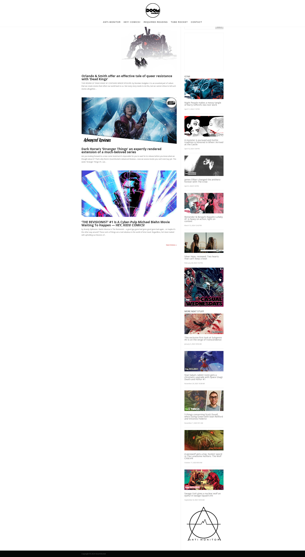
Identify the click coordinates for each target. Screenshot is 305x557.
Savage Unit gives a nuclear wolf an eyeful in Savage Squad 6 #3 (202, 494)
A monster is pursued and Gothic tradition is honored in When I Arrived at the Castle (203, 142)
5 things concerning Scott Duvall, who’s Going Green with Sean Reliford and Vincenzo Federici (203, 416)
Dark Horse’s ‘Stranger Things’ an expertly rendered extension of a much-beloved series (121, 150)
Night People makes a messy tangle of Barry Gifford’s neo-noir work (202, 103)
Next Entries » (171, 245)
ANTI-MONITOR (112, 22)
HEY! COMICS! (132, 22)
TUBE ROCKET (179, 22)
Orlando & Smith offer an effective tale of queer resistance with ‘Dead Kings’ (126, 77)
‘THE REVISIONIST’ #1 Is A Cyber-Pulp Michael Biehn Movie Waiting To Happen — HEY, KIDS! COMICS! (125, 223)
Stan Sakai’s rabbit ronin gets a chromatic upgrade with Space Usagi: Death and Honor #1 (203, 377)
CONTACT (196, 22)
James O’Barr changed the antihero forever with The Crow (202, 180)
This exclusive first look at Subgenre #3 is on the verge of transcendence (203, 338)
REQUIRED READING (156, 22)
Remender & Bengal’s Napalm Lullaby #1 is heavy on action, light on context (203, 219)
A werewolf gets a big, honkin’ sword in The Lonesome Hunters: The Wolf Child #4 (203, 456)
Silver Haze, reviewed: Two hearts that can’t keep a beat (201, 257)
